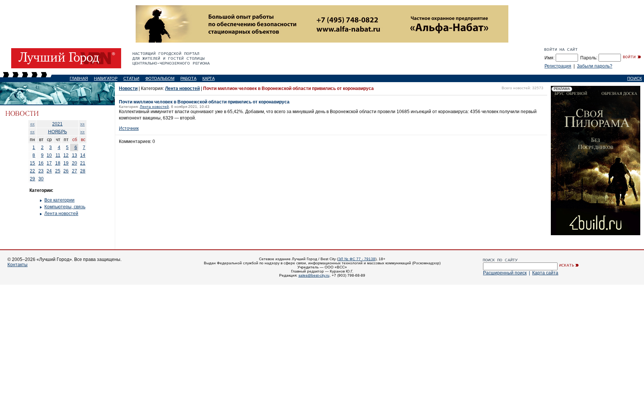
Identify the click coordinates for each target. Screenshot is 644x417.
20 (74, 163)
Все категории (59, 200)
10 (49, 155)
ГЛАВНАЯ (79, 78)
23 (41, 171)
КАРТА (208, 78)
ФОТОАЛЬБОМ (159, 78)
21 (82, 163)
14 (82, 155)
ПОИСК (634, 78)
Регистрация (557, 66)
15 (32, 163)
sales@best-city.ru (314, 275)
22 (32, 171)
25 (57, 171)
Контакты (17, 264)
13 (74, 155)
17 (49, 163)
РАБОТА (188, 78)
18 (57, 163)
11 (58, 155)
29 (32, 178)
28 (82, 171)
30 (41, 178)
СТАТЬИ (131, 78)
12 (66, 155)
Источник (129, 128)
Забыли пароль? (594, 66)
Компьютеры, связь (64, 206)
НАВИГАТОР (105, 78)
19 (66, 163)
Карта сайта (545, 273)
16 (41, 163)
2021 (57, 124)
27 (74, 171)
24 (49, 171)
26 (66, 171)
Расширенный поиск (505, 273)
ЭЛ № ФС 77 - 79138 (356, 259)
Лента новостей (61, 213)
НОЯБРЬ (57, 131)
